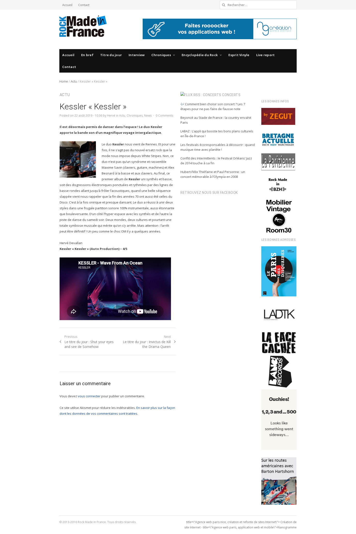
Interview (137, 55)
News (148, 115)
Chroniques (161, 55)
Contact (83, 5)
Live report (265, 55)
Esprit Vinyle (238, 55)
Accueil (67, 5)
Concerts (231, 95)
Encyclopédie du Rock (200, 55)
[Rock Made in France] (83, 26)
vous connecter (89, 401)
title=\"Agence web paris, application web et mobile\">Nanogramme (250, 527)
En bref (87, 55)
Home (63, 81)
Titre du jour (111, 55)
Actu (74, 81)
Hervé (111, 115)
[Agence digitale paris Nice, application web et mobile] (220, 29)
